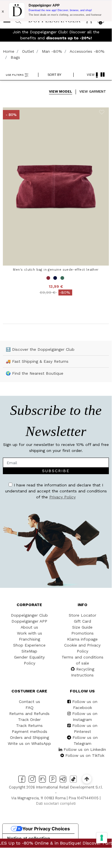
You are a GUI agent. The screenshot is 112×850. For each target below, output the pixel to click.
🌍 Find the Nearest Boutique (34, 373)
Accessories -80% (87, 51)
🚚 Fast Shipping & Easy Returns (37, 361)
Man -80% (52, 51)
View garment (92, 91)
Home (8, 51)
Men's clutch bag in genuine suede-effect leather (56, 270)
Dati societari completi (56, 803)
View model (60, 91)
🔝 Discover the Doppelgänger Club (40, 349)
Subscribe (56, 470)
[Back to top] (86, 779)
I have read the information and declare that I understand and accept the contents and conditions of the (56, 491)
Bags (15, 57)
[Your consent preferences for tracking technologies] (101, 837)
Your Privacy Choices (46, 828)
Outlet (28, 51)
